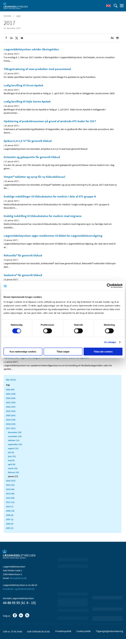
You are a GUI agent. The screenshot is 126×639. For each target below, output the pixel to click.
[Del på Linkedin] (11, 38)
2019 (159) (11, 419)
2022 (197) (11, 406)
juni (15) (12, 456)
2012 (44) (10, 497)
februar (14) (13, 472)
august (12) (13, 448)
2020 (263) (11, 415)
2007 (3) (9, 519)
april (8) (11, 464)
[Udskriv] (117, 38)
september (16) (15, 444)
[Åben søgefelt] (115, 6)
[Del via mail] (21, 38)
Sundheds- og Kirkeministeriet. (19, 588)
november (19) (15, 436)
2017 (18, 15)
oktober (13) (14, 440)
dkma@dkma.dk (18, 578)
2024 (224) (11, 398)
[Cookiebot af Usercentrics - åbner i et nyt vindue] (109, 285)
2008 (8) (9, 515)
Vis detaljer (110, 342)
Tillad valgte (63, 351)
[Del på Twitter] (16, 38)
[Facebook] (15, 616)
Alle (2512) (11, 379)
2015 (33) (10, 485)
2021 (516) (11, 411)
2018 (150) (11, 424)
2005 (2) (9, 528)
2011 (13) (10, 502)
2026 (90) (10, 389)
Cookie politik (83, 631)
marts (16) (13, 468)
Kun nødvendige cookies (23, 351)
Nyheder (8, 15)
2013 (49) (10, 493)
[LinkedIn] (21, 616)
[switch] (47, 330)
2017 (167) (11, 428)
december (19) (14, 432)
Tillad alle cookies (103, 351)
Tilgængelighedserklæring (109, 631)
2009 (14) (10, 510)
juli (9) (11, 452)
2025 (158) (11, 393)
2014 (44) (10, 489)
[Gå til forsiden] (15, 5)
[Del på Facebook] (6, 38)
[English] (108, 5)
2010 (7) (9, 506)
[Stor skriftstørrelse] (112, 38)
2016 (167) (11, 480)
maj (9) (11, 460)
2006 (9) (9, 523)
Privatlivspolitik (63, 631)
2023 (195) (11, 402)
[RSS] (27, 616)
